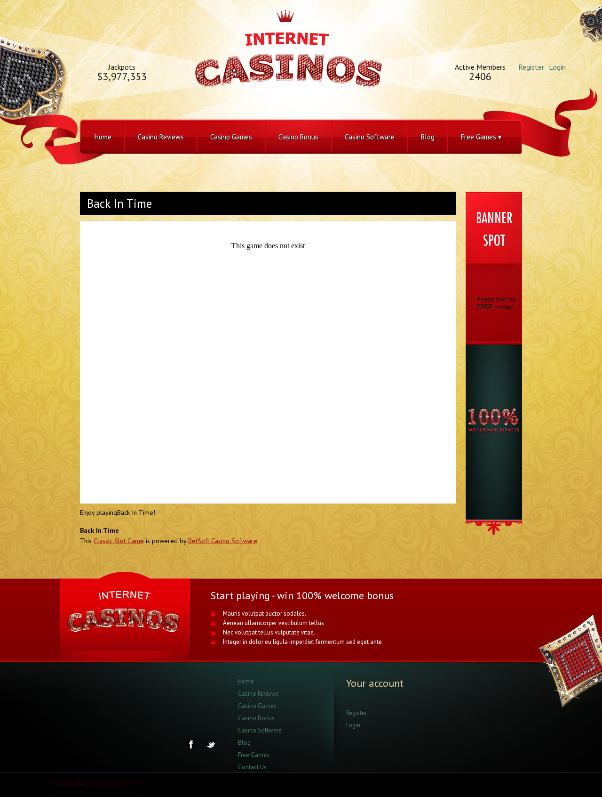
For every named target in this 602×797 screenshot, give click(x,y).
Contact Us (252, 767)
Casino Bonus (298, 136)
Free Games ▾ (481, 136)
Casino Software (370, 136)
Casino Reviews (161, 136)
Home (103, 136)
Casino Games (231, 136)
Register (531, 67)
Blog (428, 136)
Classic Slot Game (119, 541)
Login (557, 67)
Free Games (253, 755)
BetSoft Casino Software (222, 541)
